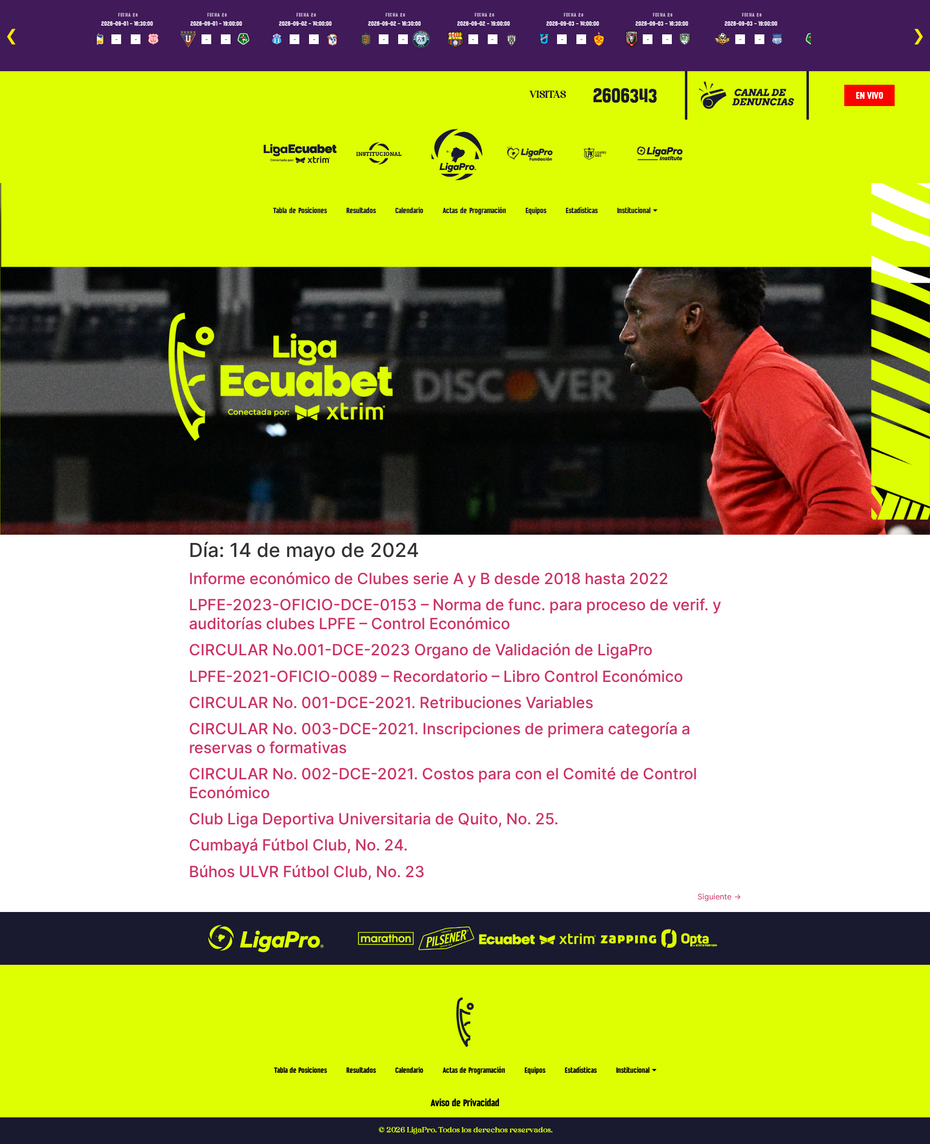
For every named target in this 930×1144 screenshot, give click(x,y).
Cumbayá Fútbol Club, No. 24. (298, 844)
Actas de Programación (474, 210)
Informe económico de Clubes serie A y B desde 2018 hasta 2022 (428, 578)
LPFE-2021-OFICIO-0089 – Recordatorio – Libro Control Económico (436, 676)
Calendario (409, 210)
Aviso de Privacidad (465, 1103)
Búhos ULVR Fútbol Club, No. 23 (307, 871)
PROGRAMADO (114, 53)
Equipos (536, 210)
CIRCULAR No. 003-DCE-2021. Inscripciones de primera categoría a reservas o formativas (439, 738)
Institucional (634, 210)
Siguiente (719, 896)
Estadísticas (582, 210)
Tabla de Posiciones (300, 210)
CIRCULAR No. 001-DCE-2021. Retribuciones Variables (391, 702)
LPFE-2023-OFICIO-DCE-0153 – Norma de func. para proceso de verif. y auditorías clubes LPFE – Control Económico (455, 614)
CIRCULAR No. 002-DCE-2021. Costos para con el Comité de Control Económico (443, 783)
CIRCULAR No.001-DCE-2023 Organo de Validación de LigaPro (420, 649)
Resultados (361, 210)
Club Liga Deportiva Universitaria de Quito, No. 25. (373, 818)
